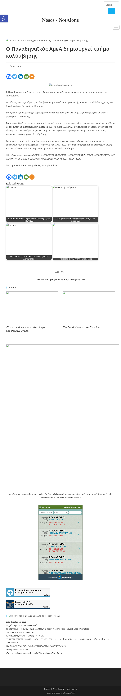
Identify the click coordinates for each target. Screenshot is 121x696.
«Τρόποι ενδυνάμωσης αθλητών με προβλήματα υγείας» (25, 329)
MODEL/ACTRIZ (13, 642)
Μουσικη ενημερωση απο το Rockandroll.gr (37, 616)
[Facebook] (5, 7)
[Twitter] (14, 7)
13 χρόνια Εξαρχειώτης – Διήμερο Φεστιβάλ (25, 635)
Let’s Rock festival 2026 (16, 622)
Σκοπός (47, 689)
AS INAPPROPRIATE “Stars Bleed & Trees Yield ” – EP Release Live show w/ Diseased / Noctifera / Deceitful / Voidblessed (58, 639)
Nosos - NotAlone (60, 19)
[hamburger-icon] (116, 27)
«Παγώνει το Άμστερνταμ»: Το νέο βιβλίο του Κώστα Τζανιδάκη (34, 653)
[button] (4, 18)
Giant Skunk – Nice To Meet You (20, 632)
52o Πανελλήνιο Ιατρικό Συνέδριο (81, 327)
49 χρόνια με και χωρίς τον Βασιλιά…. (22, 625)
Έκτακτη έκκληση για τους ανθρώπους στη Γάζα (61, 279)
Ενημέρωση (15, 66)
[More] (32, 76)
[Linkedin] (20, 76)
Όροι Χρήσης (58, 689)
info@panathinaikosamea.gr (91, 144)
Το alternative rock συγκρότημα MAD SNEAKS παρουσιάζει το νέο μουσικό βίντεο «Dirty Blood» (48, 628)
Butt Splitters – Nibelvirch (17, 649)
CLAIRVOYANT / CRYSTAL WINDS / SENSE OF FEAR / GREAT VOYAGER (36, 646)
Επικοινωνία (72, 689)
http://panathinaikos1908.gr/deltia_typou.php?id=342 (32, 165)
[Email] (26, 76)
